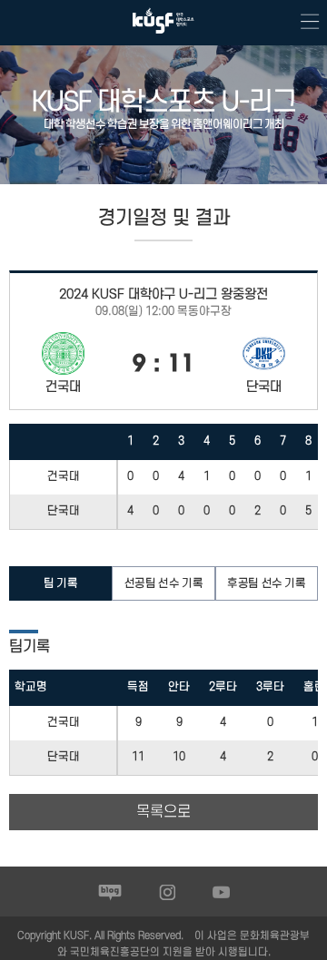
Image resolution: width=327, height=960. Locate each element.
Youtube (221, 892)
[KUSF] (163, 37)
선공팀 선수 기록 (163, 583)
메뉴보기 (304, 22)
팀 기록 (60, 583)
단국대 (63, 510)
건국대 (63, 476)
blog (110, 892)
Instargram (167, 892)
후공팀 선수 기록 (266, 583)
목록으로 (163, 812)
